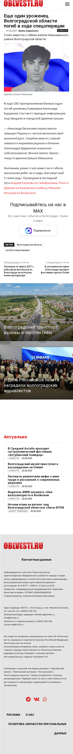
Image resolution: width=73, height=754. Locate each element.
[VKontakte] (36, 700)
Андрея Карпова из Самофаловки (34, 183)
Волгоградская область (29, 244)
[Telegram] (28, 700)
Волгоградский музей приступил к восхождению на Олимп (33, 465)
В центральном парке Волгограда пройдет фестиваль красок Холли (55, 269)
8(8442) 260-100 (28, 611)
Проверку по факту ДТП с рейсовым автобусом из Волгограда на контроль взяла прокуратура (19, 271)
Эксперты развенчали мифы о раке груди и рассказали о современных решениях (34, 480)
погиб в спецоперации (17, 250)
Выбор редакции (18, 511)
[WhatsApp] (45, 700)
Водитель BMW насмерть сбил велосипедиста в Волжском (30, 493)
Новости (62, 30)
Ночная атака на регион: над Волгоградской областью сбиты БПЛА (36, 506)
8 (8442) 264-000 (43, 621)
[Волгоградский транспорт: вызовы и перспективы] (36, 312)
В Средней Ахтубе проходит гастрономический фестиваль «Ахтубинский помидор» (30, 452)
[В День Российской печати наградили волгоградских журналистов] (36, 370)
